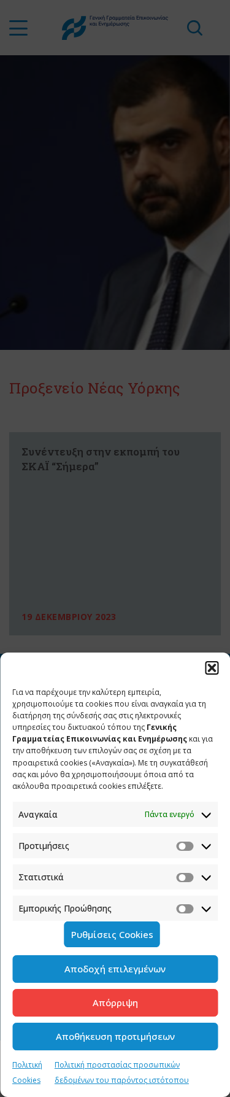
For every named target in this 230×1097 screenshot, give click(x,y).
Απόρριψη (115, 1002)
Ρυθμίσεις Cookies (112, 934)
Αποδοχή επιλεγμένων (115, 969)
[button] (211, 668)
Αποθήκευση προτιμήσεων (115, 1036)
